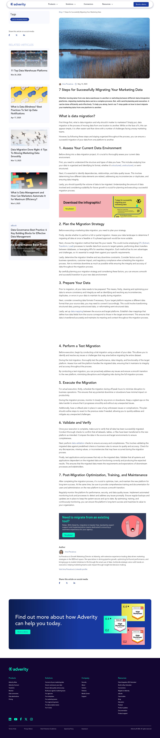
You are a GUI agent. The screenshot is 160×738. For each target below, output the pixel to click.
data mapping (77, 311)
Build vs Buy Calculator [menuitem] (124, 685)
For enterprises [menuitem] (49, 696)
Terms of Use (12, 729)
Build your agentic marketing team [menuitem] (55, 690)
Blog (60, 12)
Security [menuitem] (84, 682)
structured (116, 165)
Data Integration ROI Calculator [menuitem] (127, 682)
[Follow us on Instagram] (31, 719)
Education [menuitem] (121, 702)
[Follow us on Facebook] (21, 719)
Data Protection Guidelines (48, 729)
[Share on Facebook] (9, 35)
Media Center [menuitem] (86, 693)
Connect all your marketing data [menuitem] (54, 682)
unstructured (127, 165)
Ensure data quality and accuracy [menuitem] (54, 688)
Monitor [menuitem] (11, 690)
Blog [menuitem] (119, 699)
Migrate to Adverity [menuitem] (123, 690)
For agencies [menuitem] (49, 693)
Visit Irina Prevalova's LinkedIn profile (73, 569)
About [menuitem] (83, 685)
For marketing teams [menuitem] (51, 699)
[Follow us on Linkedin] (10, 719)
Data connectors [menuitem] (13, 693)
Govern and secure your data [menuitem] (53, 685)
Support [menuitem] (84, 696)
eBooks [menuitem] (120, 693)
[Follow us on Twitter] (25, 719)
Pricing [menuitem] (11, 699)
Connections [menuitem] (121, 688)
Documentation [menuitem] (122, 710)
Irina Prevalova (67, 84)
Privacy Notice (28, 729)
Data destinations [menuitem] (14, 696)
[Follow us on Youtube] (15, 719)
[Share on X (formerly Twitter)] (16, 35)
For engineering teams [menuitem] (51, 702)
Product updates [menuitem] (123, 708)
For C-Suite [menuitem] (48, 708)
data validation (78, 443)
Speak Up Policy (69, 729)
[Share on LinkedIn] (24, 35)
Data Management (19, 19)
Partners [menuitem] (84, 690)
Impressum (85, 729)
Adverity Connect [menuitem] (14, 685)
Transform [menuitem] (11, 688)
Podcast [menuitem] (120, 705)
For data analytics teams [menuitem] (52, 705)
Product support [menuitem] (122, 713)
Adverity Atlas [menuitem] (13, 682)
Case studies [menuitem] (121, 696)
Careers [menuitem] (84, 688)
